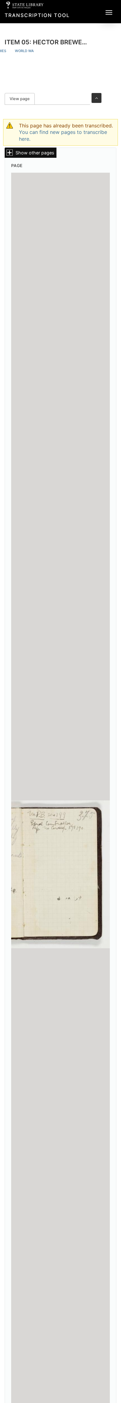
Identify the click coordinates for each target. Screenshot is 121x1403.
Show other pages (35, 152)
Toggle (96, 98)
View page (22, 98)
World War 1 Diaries (34, 51)
